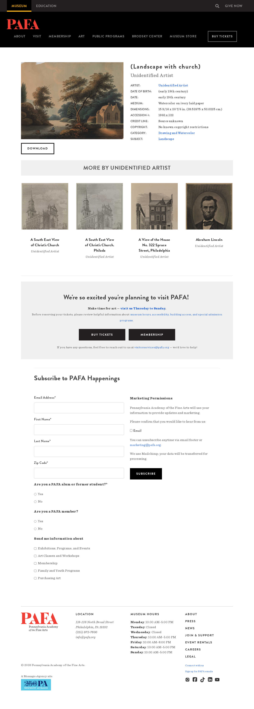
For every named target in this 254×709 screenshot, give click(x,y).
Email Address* (45, 397)
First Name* (42, 419)
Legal (190, 656)
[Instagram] (187, 679)
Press (190, 621)
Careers (193, 649)
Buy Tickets (222, 36)
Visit (37, 36)
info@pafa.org (85, 637)
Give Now (233, 5)
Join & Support (199, 635)
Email (137, 430)
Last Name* (42, 440)
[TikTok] (202, 679)
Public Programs (108, 36)
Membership (60, 36)
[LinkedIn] (210, 679)
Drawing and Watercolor (176, 133)
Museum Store (183, 36)
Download (37, 148)
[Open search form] (217, 6)
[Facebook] (195, 679)
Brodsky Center (147, 36)
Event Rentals (198, 642)
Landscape (166, 139)
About (19, 36)
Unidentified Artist (173, 85)
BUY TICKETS (102, 334)
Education (46, 5)
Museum (19, 5)
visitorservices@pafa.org (151, 347)
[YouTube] (217, 679)
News (190, 628)
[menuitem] (19, 6)
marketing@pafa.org (145, 445)
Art (81, 36)
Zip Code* (41, 462)
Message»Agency (35, 676)
